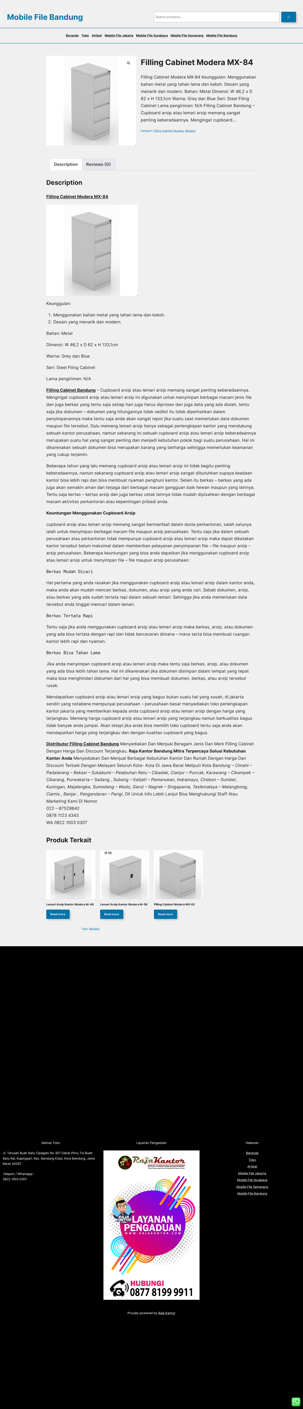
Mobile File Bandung (45, 17)
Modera (190, 131)
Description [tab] (66, 164)
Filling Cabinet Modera (169, 131)
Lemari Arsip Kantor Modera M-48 (70, 904)
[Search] (288, 17)
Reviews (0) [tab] (98, 164)
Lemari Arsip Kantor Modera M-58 (123, 904)
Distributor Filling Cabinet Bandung (82, 743)
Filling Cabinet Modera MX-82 (174, 904)
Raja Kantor (167, 1313)
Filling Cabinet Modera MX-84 (77, 196)
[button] (129, 63)
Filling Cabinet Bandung (71, 390)
